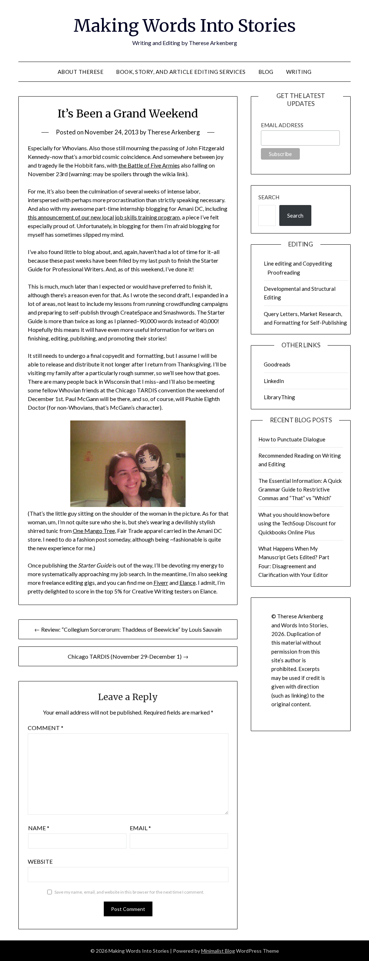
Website (40, 861)
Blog (266, 71)
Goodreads (277, 364)
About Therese (81, 71)
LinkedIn (274, 381)
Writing (299, 71)
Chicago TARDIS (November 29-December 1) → (128, 656)
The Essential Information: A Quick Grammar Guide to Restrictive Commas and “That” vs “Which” (300, 489)
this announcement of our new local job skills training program (104, 217)
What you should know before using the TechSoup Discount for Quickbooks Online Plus (297, 523)
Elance (187, 582)
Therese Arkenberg (173, 132)
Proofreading (283, 272)
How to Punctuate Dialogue (291, 439)
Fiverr (161, 582)
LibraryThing (279, 397)
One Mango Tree (94, 530)
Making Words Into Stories (185, 25)
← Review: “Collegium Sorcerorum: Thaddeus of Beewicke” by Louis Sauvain (128, 629)
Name (38, 827)
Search (268, 197)
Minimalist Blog (218, 951)
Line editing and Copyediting (298, 263)
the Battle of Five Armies (149, 165)
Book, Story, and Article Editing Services (181, 71)
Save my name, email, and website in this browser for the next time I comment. (129, 892)
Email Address (282, 125)
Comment (45, 727)
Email (140, 827)
